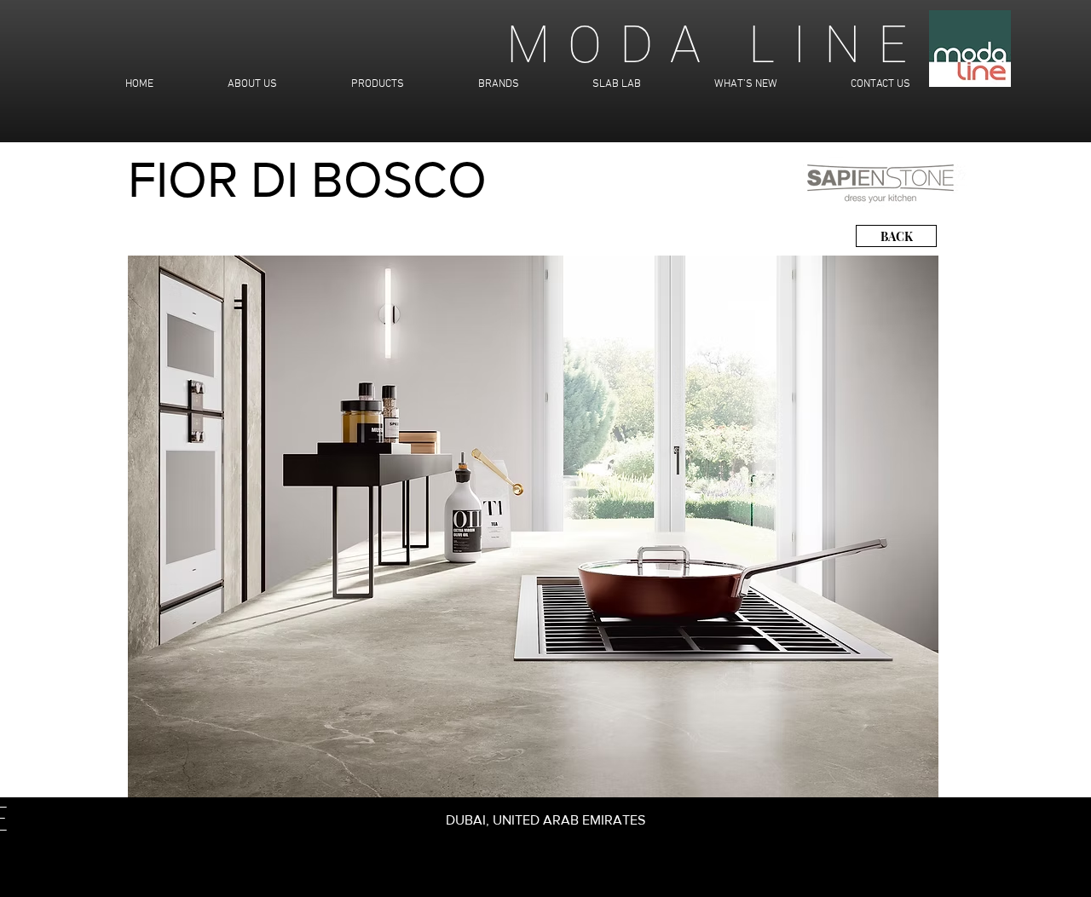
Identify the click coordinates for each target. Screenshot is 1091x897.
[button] (533, 526)
